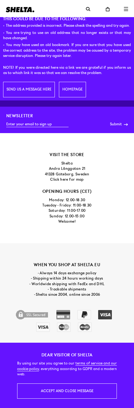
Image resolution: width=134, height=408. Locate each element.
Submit (116, 124)
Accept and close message (67, 391)
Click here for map (67, 179)
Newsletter (19, 115)
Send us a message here (29, 89)
